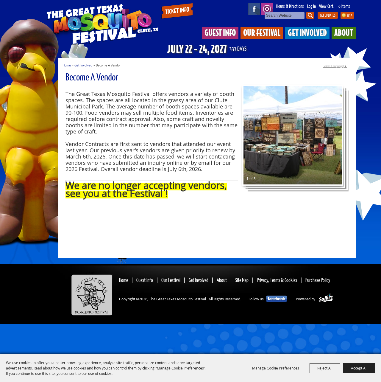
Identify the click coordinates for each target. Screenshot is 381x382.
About (343, 32)
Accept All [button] (359, 368)
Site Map (242, 280)
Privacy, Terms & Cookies (277, 280)
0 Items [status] (344, 6)
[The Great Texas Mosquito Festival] (102, 23)
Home (67, 65)
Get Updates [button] (327, 15)
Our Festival (261, 32)
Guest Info (220, 32)
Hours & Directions (290, 6)
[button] (292, 135)
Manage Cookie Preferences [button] (275, 368)
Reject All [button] (324, 368)
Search (310, 15)
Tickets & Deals (177, 11)
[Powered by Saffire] (326, 298)
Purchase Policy (317, 280)
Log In (311, 6)
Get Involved (307, 32)
